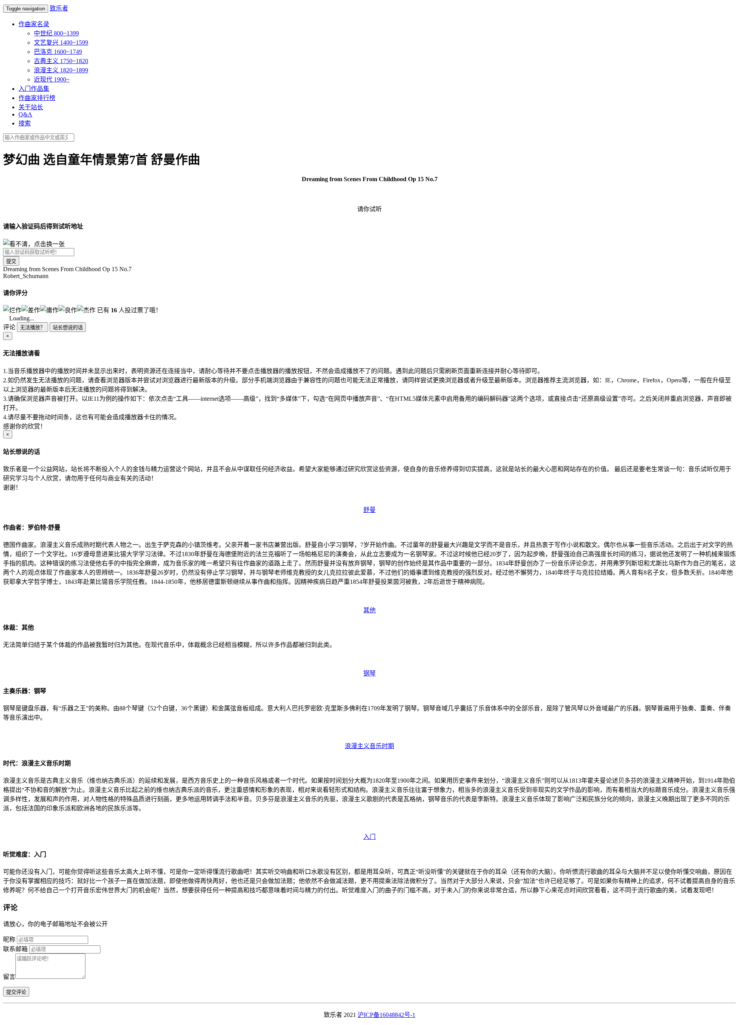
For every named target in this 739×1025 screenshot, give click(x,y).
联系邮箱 (15, 949)
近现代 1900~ (52, 79)
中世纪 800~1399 (56, 33)
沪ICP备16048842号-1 (386, 1015)
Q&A (25, 114)
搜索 (24, 123)
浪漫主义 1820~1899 (61, 70)
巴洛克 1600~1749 (58, 51)
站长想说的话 (68, 327)
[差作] (31, 309)
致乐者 (59, 8)
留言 (9, 976)
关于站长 (30, 107)
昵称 (9, 939)
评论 (9, 327)
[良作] (68, 309)
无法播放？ (32, 327)
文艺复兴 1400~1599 (61, 42)
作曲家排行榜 (36, 98)
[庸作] (49, 309)
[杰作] (86, 309)
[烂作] (12, 309)
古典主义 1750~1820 (61, 61)
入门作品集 (33, 88)
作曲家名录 (33, 24)
